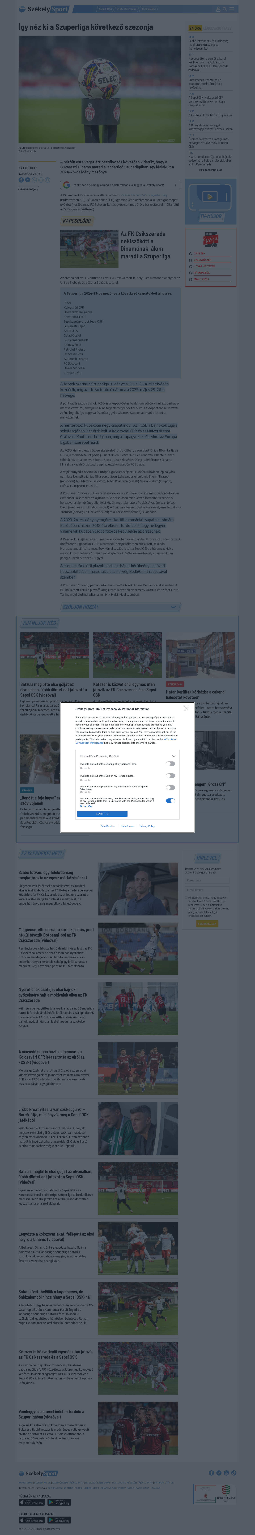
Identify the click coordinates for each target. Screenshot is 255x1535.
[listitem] (127, 756)
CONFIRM (102, 813)
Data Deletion (107, 826)
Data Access (127, 826)
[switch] (170, 763)
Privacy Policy (147, 826)
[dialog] (127, 768)
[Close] (187, 709)
